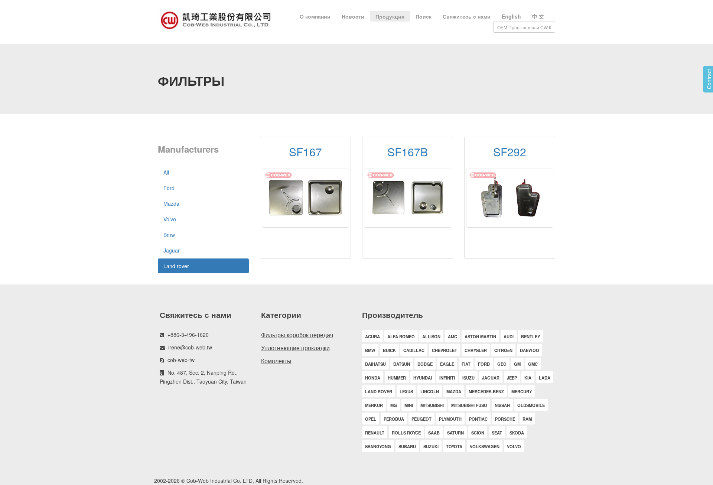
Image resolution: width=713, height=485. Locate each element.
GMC (533, 364)
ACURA (372, 336)
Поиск (424, 16)
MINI (408, 405)
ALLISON (431, 336)
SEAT (497, 433)
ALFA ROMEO (401, 336)
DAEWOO (529, 350)
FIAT (466, 364)
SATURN (455, 433)
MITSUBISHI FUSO (469, 405)
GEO (502, 364)
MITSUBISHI (432, 405)
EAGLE (447, 364)
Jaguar (171, 250)
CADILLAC (413, 350)
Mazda (171, 203)
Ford (169, 188)
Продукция (389, 16)
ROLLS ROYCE (406, 433)
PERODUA (394, 419)
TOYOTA (454, 446)
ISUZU (468, 378)
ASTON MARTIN (480, 336)
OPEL (370, 419)
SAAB (434, 433)
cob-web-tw (181, 360)
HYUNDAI (422, 378)
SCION (477, 433)
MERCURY (521, 391)
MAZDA (453, 391)
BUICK (389, 350)
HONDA (372, 378)
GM (517, 364)
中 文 (538, 16)
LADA (544, 378)
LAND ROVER (378, 391)
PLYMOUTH (450, 419)
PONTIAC (478, 419)
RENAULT (374, 433)
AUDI (509, 336)
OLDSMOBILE (531, 405)
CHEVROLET (444, 350)
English (511, 16)
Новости (353, 16)
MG (393, 405)
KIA (527, 378)
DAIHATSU (375, 364)
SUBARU (407, 446)
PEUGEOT (421, 419)
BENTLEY (530, 336)
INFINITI (447, 378)
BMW (370, 350)
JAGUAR (490, 378)
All (166, 172)
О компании (315, 16)
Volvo (169, 219)
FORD (484, 364)
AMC (452, 336)
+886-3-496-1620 (188, 334)
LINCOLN (429, 391)
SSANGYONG (378, 446)
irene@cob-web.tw (190, 347)
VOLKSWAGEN (484, 446)
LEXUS (406, 391)
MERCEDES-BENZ (486, 391)
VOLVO (514, 446)
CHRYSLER (476, 350)
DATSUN (401, 364)
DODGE (425, 364)
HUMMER (397, 378)
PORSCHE (505, 419)
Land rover (176, 266)
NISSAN (502, 405)
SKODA (516, 433)
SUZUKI (431, 446)
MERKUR (374, 405)
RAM (527, 419)
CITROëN (503, 350)
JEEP (512, 378)
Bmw (169, 234)
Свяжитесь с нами (467, 16)
